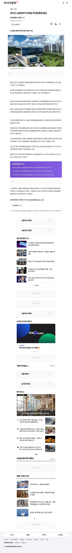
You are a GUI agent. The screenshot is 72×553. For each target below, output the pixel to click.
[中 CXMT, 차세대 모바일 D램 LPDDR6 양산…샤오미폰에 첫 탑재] (22, 247)
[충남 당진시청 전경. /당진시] (36, 51)
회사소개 (6, 539)
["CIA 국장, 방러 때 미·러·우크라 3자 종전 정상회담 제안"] (22, 282)
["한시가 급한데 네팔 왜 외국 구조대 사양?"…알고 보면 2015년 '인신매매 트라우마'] (50, 451)
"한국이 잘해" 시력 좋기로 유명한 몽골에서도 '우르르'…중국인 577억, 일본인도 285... (33, 175)
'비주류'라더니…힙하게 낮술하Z (39, 484)
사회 (11, 9)
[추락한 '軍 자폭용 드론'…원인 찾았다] (22, 516)
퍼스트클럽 (28, 539)
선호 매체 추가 (16, 24)
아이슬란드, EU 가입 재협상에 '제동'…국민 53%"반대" (40, 270)
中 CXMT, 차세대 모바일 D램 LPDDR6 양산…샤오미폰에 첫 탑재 (41, 244)
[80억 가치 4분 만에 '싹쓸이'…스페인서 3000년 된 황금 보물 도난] (50, 442)
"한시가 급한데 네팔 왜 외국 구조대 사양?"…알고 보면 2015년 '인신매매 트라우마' (31, 449)
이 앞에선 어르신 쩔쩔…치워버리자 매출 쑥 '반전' (42, 494)
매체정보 (23, 542)
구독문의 (35, 539)
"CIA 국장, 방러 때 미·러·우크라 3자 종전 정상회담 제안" (41, 279)
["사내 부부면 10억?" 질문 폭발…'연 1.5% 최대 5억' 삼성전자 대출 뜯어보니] (50, 424)
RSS (47, 539)
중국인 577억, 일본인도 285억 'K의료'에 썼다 (41, 261)
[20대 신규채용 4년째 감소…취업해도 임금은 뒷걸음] (22, 256)
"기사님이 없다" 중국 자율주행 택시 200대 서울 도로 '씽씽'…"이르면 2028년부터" (32, 171)
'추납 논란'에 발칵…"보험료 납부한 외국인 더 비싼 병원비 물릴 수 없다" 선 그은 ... (32, 167)
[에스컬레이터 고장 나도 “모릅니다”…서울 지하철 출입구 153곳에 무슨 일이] (22, 506)
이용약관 (17, 542)
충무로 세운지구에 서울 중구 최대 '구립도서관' (35, 413)
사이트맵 (60, 535)
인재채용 (21, 539)
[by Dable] (52, 459)
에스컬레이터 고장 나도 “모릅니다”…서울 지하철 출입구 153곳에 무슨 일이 (42, 503)
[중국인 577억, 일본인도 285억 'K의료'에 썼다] (22, 264)
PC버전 (44, 535)
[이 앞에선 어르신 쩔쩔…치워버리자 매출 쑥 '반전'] (22, 497)
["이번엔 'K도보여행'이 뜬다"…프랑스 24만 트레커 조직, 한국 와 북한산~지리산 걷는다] (50, 433)
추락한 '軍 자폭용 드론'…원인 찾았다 (41, 512)
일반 (15, 9)
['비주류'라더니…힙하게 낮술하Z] (22, 487)
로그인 (12, 535)
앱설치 (28, 535)
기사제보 (42, 539)
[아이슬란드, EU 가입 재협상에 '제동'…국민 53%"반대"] (22, 273)
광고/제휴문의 (14, 539)
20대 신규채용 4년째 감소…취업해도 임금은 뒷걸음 (41, 253)
